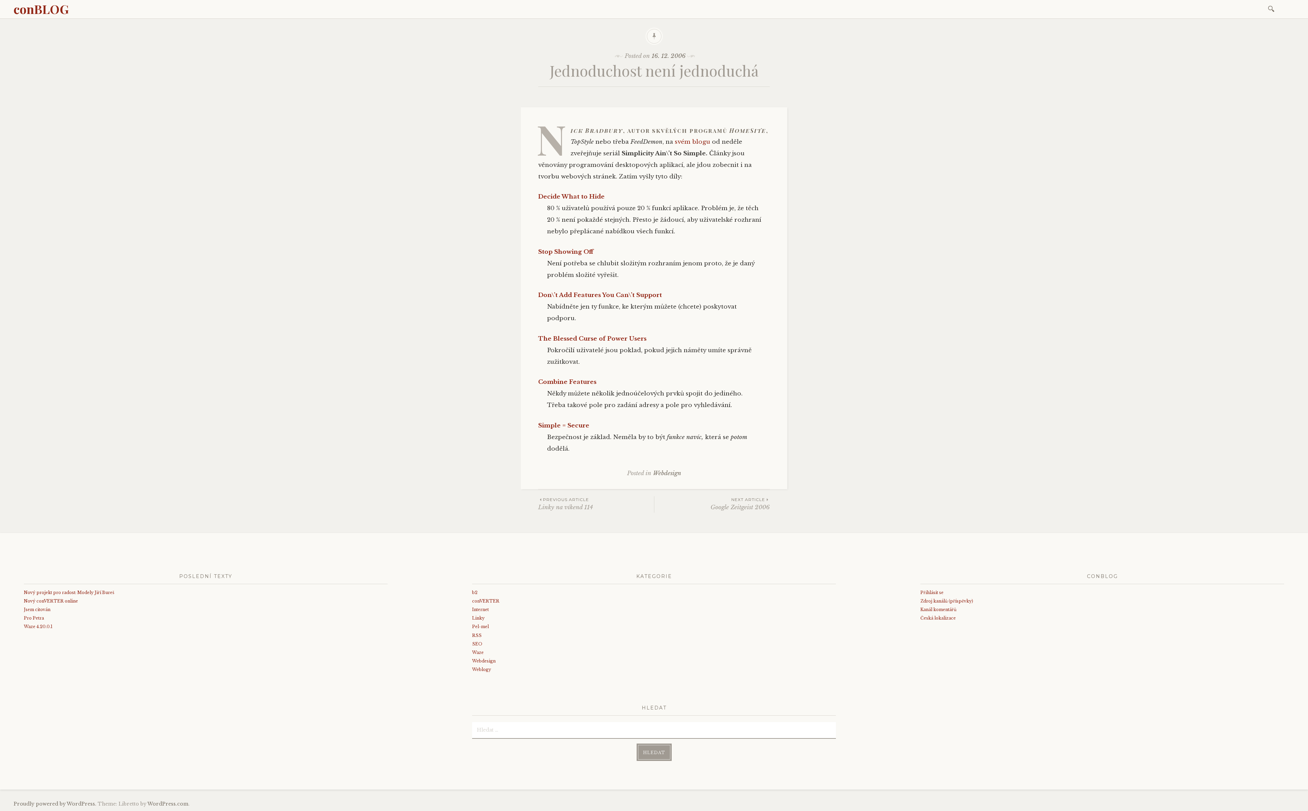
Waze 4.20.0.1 (38, 626)
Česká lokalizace (938, 618)
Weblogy (481, 669)
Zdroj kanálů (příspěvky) (946, 601)
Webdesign (667, 473)
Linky (478, 618)
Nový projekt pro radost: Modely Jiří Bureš (69, 592)
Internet (480, 609)
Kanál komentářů (938, 609)
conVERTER (485, 601)
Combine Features (567, 382)
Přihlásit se (932, 592)
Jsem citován (37, 609)
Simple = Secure (563, 425)
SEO (477, 643)
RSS (477, 635)
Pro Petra (34, 618)
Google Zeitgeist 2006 (740, 504)
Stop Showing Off (565, 251)
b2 (475, 592)
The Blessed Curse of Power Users (592, 338)
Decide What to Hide (571, 196)
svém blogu (692, 141)
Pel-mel (480, 626)
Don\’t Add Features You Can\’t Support (600, 295)
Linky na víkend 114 (565, 504)
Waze (478, 652)
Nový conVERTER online (51, 601)
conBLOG (41, 9)
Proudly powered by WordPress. (55, 804)
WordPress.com (167, 804)
